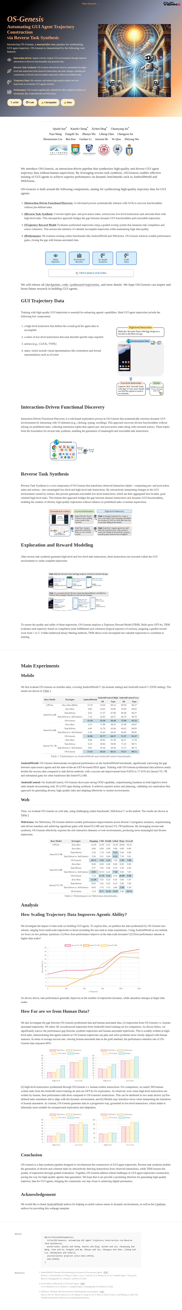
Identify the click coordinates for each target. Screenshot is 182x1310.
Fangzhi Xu (72, 133)
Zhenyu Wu (89, 133)
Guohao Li (85, 139)
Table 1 (47, 690)
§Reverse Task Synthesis (38, 213)
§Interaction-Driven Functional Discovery (48, 203)
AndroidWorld (55, 1204)
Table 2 (25, 815)
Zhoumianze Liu (52, 139)
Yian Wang (55, 133)
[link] (102, 1292)
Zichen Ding (99, 128)
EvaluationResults (79, 260)
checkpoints (52, 284)
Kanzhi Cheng (79, 128)
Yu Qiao (116, 139)
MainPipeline (55, 260)
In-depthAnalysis (102, 260)
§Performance (32, 235)
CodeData (126, 260)
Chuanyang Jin (120, 128)
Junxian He (101, 139)
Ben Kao (71, 139)
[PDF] (106, 1272)
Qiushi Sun (60, 128)
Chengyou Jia (125, 133)
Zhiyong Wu (132, 139)
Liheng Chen (106, 133)
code (65, 284)
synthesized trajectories (84, 284)
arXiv (16, 102)
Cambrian (160, 1204)
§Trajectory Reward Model (40, 224)
